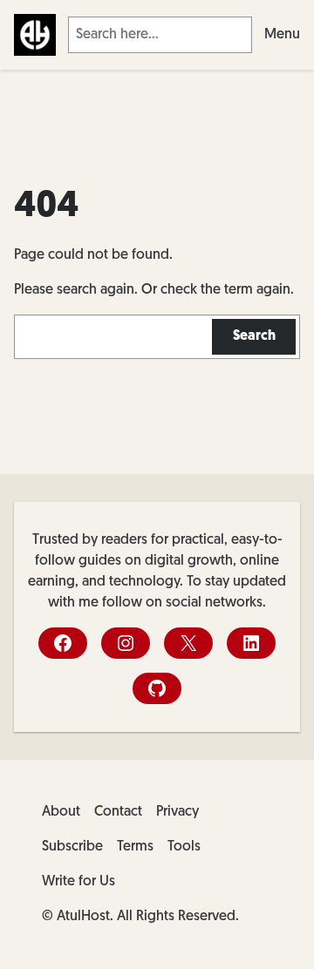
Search (254, 336)
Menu (282, 35)
